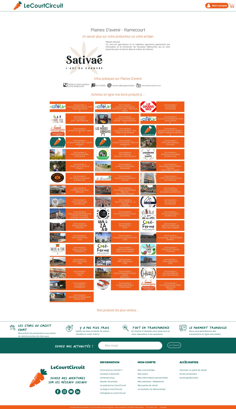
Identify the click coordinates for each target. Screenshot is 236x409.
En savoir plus (151, 407)
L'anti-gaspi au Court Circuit (113, 393)
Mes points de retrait (148, 385)
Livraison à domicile (109, 374)
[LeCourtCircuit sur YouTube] (71, 393)
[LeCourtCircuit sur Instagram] (64, 393)
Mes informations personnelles (153, 377)
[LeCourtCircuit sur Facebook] (58, 393)
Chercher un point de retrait (193, 370)
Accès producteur (188, 374)
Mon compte (147, 362)
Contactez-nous (107, 377)
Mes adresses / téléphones (151, 381)
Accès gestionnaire (189, 377)
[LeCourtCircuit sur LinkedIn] (77, 393)
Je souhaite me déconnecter (152, 389)
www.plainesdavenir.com (151, 86)
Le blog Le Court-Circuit (111, 389)
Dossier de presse (108, 381)
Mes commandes (146, 370)
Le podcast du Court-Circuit (113, 385)
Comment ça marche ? (111, 370)
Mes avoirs (143, 374)
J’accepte (162, 407)
